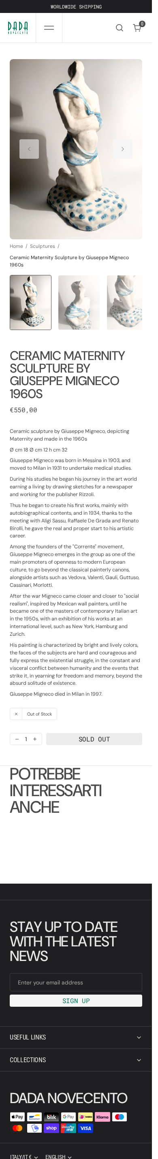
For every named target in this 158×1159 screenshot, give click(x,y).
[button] (49, 28)
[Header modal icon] (49, 28)
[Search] (119, 28)
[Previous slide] (29, 145)
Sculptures (42, 238)
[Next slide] (122, 145)
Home (16, 238)
